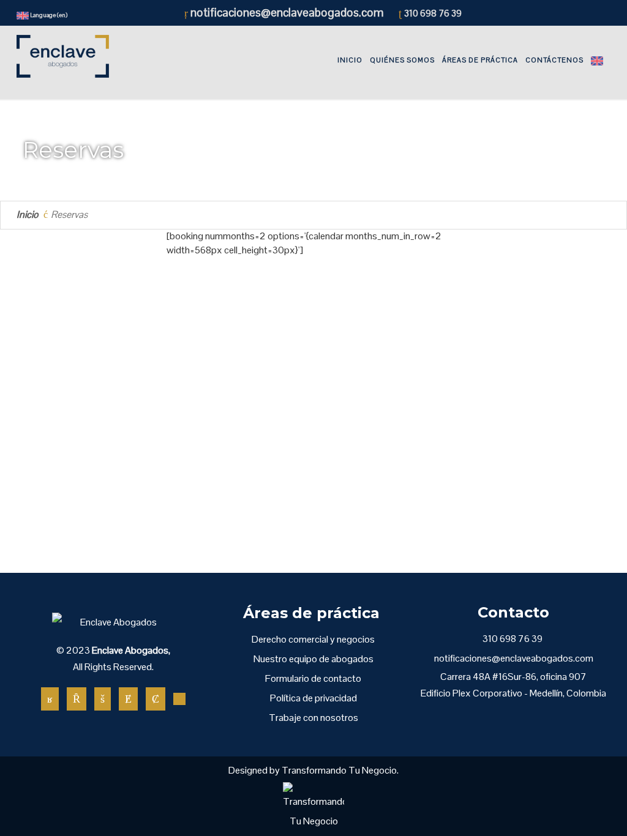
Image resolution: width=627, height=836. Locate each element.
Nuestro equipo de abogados (313, 658)
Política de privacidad (313, 698)
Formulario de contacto (313, 678)
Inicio (28, 214)
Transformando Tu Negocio (339, 770)
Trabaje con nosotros (313, 717)
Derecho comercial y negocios (313, 639)
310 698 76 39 (433, 13)
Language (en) (48, 15)
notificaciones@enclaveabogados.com (286, 12)
